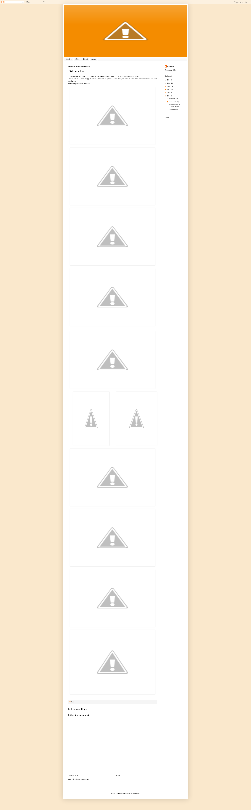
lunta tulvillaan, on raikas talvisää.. (174, 105)
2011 (169, 96)
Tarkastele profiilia (170, 70)
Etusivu (69, 59)
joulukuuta (172, 98)
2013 (169, 89)
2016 (169, 80)
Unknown (170, 66)
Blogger (137, 793)
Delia (77, 59)
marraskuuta (173, 102)
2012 (169, 92)
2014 (169, 86)
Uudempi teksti (73, 775)
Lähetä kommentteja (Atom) (80, 779)
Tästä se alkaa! (173, 109)
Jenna (94, 59)
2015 (169, 83)
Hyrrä (85, 59)
